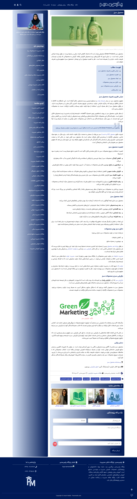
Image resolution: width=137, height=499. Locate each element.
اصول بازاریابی (94, 367)
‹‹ (42, 26)
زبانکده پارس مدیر (38, 147)
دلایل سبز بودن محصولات (110, 82)
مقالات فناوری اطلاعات (37, 181)
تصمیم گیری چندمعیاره (37, 137)
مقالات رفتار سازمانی (38, 176)
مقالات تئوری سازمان (38, 166)
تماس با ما (46, 5)
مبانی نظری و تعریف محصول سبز (108, 71)
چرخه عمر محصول (112, 246)
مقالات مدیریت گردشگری (36, 224)
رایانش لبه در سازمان (38, 89)
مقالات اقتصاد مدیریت (37, 161)
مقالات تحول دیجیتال (37, 171)
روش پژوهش (62, 5)
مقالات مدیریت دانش (37, 205)
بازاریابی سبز (87, 249)
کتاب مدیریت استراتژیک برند (35, 51)
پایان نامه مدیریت (39, 122)
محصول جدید (77, 379)
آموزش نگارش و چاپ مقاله (36, 117)
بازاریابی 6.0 (40, 70)
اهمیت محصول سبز (112, 74)
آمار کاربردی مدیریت (38, 113)
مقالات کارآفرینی (39, 185)
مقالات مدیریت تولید (38, 200)
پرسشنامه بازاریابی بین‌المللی (35, 55)
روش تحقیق (40, 142)
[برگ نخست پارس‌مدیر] (111, 7)
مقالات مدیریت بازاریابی (111, 49)
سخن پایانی (114, 90)
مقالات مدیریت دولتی (37, 210)
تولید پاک (120, 266)
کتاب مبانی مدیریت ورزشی (36, 85)
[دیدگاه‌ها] (132, 495)
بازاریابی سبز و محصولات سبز (109, 86)
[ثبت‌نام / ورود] (18, 5)
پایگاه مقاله (70, 5)
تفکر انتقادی (40, 60)
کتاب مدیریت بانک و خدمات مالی (34, 75)
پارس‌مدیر (120, 49)
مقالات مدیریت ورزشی (37, 239)
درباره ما (53, 5)
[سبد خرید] (15, 5)
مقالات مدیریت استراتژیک (36, 190)
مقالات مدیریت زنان (38, 214)
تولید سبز (86, 379)
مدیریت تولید (70, 256)
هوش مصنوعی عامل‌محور (36, 65)
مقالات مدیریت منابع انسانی (35, 234)
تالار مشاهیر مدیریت (38, 132)
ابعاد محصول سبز (113, 78)
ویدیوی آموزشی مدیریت (37, 248)
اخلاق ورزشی (40, 80)
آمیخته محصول (116, 379)
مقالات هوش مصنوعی (37, 244)
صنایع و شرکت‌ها (39, 151)
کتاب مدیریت (40, 156)
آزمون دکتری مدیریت (38, 108)
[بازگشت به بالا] (132, 490)
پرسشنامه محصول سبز (114, 362)
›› (17, 26)
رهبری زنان (40, 94)
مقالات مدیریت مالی (38, 229)
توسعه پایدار (101, 101)
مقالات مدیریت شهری (37, 219)
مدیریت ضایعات (118, 256)
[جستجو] (20, 5)
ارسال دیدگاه (116, 450)
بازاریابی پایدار (105, 379)
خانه (76, 5)
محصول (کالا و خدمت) (108, 134)
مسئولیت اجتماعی (72, 249)
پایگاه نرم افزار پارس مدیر (36, 127)
